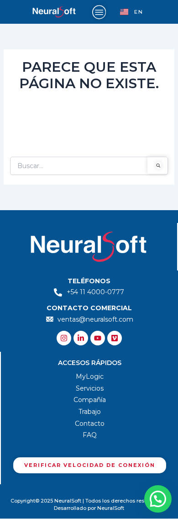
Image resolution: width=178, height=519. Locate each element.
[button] (158, 499)
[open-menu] (99, 12)
